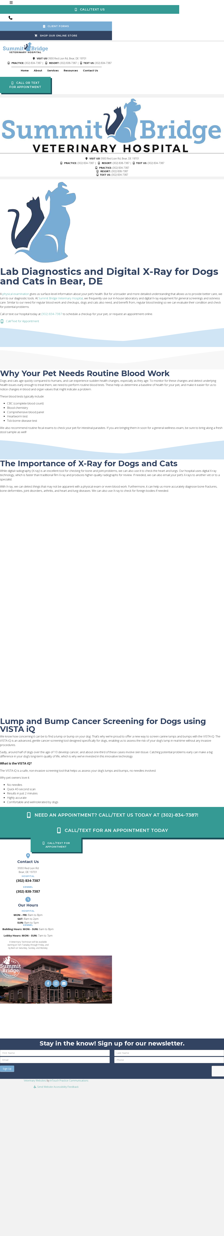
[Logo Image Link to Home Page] (25, 47)
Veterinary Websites (35, 1080)
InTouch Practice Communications (69, 1080)
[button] (89, 9)
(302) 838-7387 (68, 63)
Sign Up (7, 1068)
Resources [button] (71, 70)
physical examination (15, 294)
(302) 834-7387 (33, 63)
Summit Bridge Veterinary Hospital (60, 298)
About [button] (38, 70)
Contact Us (90, 70)
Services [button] (53, 70)
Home (25, 70)
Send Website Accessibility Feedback (58, 1086)
